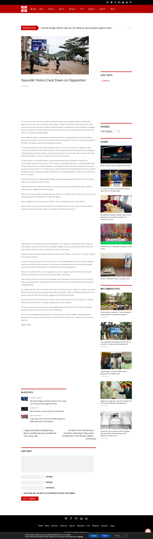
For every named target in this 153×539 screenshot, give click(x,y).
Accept (93, 536)
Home (34, 9)
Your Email (49, 482)
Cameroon (34, 408)
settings (80, 537)
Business (72, 9)
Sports (61, 9)
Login (112, 525)
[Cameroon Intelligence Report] (24, 10)
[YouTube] (123, 2)
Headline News (35, 415)
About (113, 9)
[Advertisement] (76, 18)
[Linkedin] (126, 2)
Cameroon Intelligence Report (75, 532)
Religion (91, 9)
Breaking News (35, 398)
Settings (117, 536)
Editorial (63, 525)
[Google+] (119, 2)
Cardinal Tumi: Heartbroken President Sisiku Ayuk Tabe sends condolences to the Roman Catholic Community (79, 434)
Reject (105, 536)
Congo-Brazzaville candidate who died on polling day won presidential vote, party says (38, 433)
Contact (102, 9)
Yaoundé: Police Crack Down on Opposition (53, 80)
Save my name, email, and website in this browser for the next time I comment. (49, 493)
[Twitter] (111, 2)
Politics (51, 9)
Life (81, 9)
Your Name (49, 476)
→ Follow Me (105, 80)
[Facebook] (115, 2)
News (41, 9)
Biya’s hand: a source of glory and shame (60, 28)
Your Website (50, 488)
